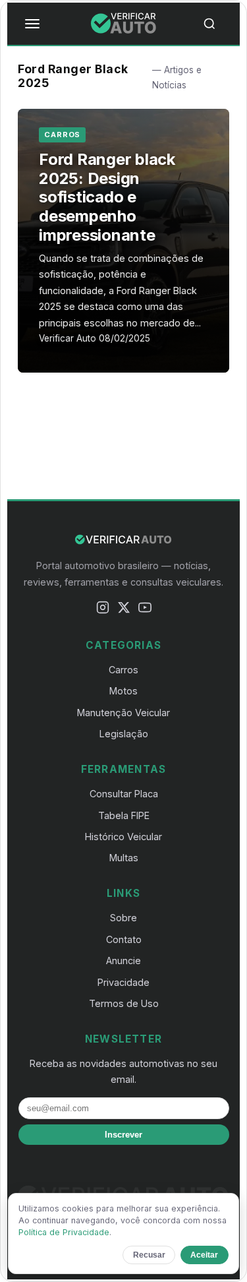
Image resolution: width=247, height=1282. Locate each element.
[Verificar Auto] (124, 24)
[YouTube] (144, 609)
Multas (123, 857)
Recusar (149, 1255)
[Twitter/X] (123, 609)
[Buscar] (214, 23)
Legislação (123, 733)
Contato (124, 939)
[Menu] (32, 23)
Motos (123, 690)
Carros (62, 134)
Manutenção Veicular (123, 712)
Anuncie (123, 960)
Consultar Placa (124, 793)
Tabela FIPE (124, 815)
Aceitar (204, 1255)
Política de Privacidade (63, 1232)
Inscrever (123, 1135)
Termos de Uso (124, 1003)
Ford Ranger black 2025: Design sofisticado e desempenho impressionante (107, 197)
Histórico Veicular (123, 836)
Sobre (123, 917)
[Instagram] (102, 609)
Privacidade (123, 982)
